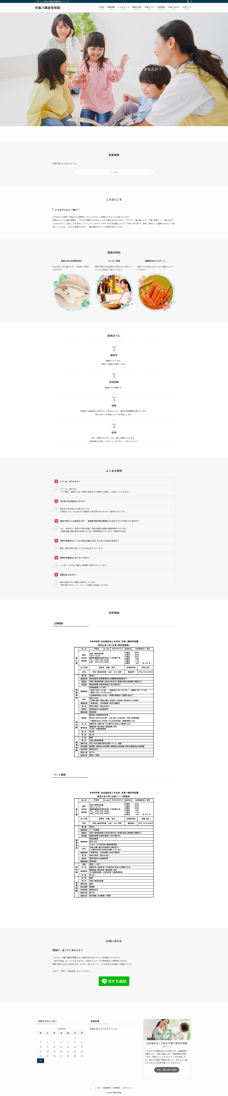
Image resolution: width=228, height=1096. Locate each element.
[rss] (188, 1)
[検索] (191, 1)
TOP (98, 1088)
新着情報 (106, 1088)
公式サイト (126, 1088)
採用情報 (116, 1088)
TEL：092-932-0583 (167, 1069)
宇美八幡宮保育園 (47, 7)
